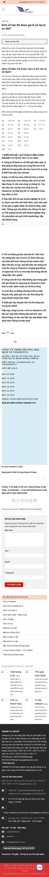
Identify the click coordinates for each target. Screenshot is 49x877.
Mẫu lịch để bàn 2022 (11, 632)
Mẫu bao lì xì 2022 (10, 628)
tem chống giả (33, 738)
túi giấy (5, 738)
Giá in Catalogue (9, 601)
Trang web (9, 573)
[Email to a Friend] (27, 501)
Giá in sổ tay (8, 624)
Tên (7, 551)
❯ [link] (43, 478)
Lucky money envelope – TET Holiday (17, 650)
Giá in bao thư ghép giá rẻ (13, 606)
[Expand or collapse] (44, 41)
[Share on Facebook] (18, 501)
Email (7, 562)
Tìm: (15, 342)
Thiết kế (5, 21)
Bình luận (9, 530)
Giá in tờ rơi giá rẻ (10, 610)
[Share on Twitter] (22, 501)
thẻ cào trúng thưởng (17, 738)
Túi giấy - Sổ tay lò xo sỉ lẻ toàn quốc (28, 854)
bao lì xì (9, 741)
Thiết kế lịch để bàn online (13, 655)
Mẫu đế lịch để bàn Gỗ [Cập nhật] (16, 646)
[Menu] (3, 9)
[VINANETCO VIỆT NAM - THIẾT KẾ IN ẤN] (24, 9)
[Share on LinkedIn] (35, 501)
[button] (46, 406)
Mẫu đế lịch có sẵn (10, 641)
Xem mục (8, 333)
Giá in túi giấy (8, 619)
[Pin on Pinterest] (31, 501)
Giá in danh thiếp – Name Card (15, 615)
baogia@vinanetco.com (28, 760)
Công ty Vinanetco (13, 162)
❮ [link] (37, 478)
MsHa (22, 35)
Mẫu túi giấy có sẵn (10, 637)
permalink (38, 509)
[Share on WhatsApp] (14, 501)
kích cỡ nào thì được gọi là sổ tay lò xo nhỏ (25, 57)
